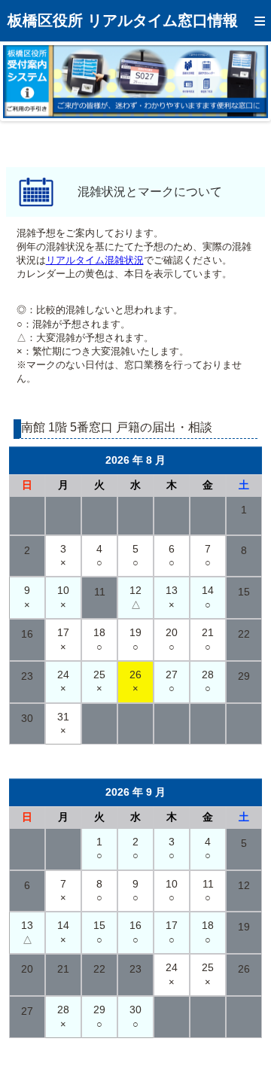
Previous (26, 81)
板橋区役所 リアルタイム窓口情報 (123, 20)
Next (245, 81)
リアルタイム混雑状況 (95, 260)
